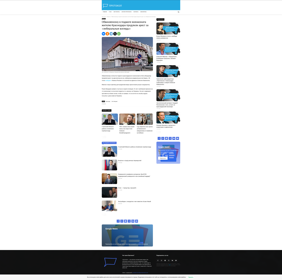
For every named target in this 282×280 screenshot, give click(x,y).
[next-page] (105, 137)
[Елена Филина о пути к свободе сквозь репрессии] (168, 28)
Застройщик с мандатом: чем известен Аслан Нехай (134, 201)
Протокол (104, 16)
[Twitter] (129, 221)
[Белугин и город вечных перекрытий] (109, 165)
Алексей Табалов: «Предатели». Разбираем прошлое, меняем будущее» (166, 58)
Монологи (160, 19)
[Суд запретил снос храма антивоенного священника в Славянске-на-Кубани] (145, 119)
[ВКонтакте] (103, 33)
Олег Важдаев (114, 101)
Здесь (170, 264)
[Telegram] (111, 33)
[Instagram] (121, 221)
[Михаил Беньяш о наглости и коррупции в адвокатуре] (168, 117)
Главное (121, 124)
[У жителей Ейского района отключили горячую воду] (110, 119)
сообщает (108, 80)
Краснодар (108, 101)
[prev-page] (103, 137)
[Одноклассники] (107, 33)
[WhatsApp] (119, 33)
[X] (115, 33)
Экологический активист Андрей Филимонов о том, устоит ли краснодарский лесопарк (167, 105)
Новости (109, 16)
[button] (178, 12)
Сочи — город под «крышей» (127, 188)
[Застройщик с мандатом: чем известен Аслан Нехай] (109, 206)
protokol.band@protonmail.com (140, 272)
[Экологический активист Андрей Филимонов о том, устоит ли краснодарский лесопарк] (168, 95)
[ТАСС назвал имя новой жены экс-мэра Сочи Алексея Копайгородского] (127, 119)
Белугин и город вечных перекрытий (129, 160)
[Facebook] (118, 221)
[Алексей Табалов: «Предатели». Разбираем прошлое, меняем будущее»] (168, 49)
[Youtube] (136, 221)
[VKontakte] (132, 221)
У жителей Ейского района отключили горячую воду (108, 129)
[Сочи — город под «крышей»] (109, 192)
